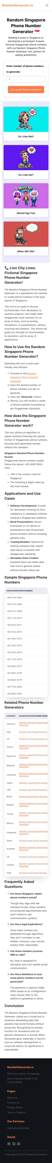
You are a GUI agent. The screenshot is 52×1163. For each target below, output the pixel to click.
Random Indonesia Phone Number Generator (35, 774)
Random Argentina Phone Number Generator (35, 756)
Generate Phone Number (26, 89)
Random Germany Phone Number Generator (35, 723)
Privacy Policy (15, 1107)
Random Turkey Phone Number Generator (34, 813)
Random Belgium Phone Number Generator (34, 804)
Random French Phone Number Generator (34, 746)
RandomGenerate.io (17, 5)
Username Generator (18, 1128)
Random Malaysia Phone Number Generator (35, 765)
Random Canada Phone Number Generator (34, 864)
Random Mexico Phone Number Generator (34, 823)
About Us (12, 1097)
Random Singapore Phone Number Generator (24, 377)
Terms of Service (16, 1112)
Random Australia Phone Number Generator (34, 848)
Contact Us (13, 1102)
